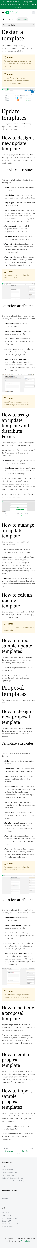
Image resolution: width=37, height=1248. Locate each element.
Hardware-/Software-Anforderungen (12, 1178)
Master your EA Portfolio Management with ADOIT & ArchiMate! (17, 5)
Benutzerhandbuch (7, 1170)
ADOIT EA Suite (6, 1215)
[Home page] (4, 19)
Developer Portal (7, 1227)
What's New (5, 1167)
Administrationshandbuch (9, 1172)
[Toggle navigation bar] (3, 12)
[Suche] (33, 12)
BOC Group (5, 1213)
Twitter (4, 1195)
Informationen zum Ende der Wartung (13, 1181)
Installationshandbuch (8, 1175)
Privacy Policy (25, 1241)
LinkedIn (4, 1198)
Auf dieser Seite (9, 25)
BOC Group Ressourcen (9, 1224)
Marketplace (5, 1221)
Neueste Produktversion (9, 1218)
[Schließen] (35, 4)
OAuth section (9, 66)
